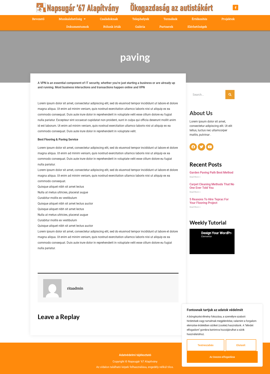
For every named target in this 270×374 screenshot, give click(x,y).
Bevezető (38, 19)
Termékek (170, 19)
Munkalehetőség (70, 19)
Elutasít (240, 345)
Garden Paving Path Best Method (211, 172)
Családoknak (109, 19)
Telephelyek (140, 19)
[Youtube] (209, 147)
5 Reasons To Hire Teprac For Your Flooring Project (209, 201)
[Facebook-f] (235, 7)
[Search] (230, 94)
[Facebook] (193, 147)
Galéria (140, 26)
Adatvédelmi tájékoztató (135, 355)
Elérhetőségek (197, 26)
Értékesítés (199, 19)
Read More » (195, 177)
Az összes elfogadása (222, 356)
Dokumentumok (77, 26)
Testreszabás (205, 345)
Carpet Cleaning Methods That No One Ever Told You (212, 186)
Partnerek (166, 26)
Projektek (228, 19)
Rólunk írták (112, 26)
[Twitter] (201, 147)
